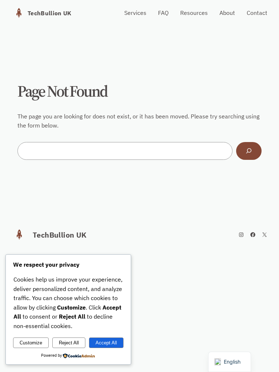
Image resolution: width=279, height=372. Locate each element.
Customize (31, 342)
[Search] (249, 151)
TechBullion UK (49, 13)
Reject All (69, 342)
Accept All (106, 342)
